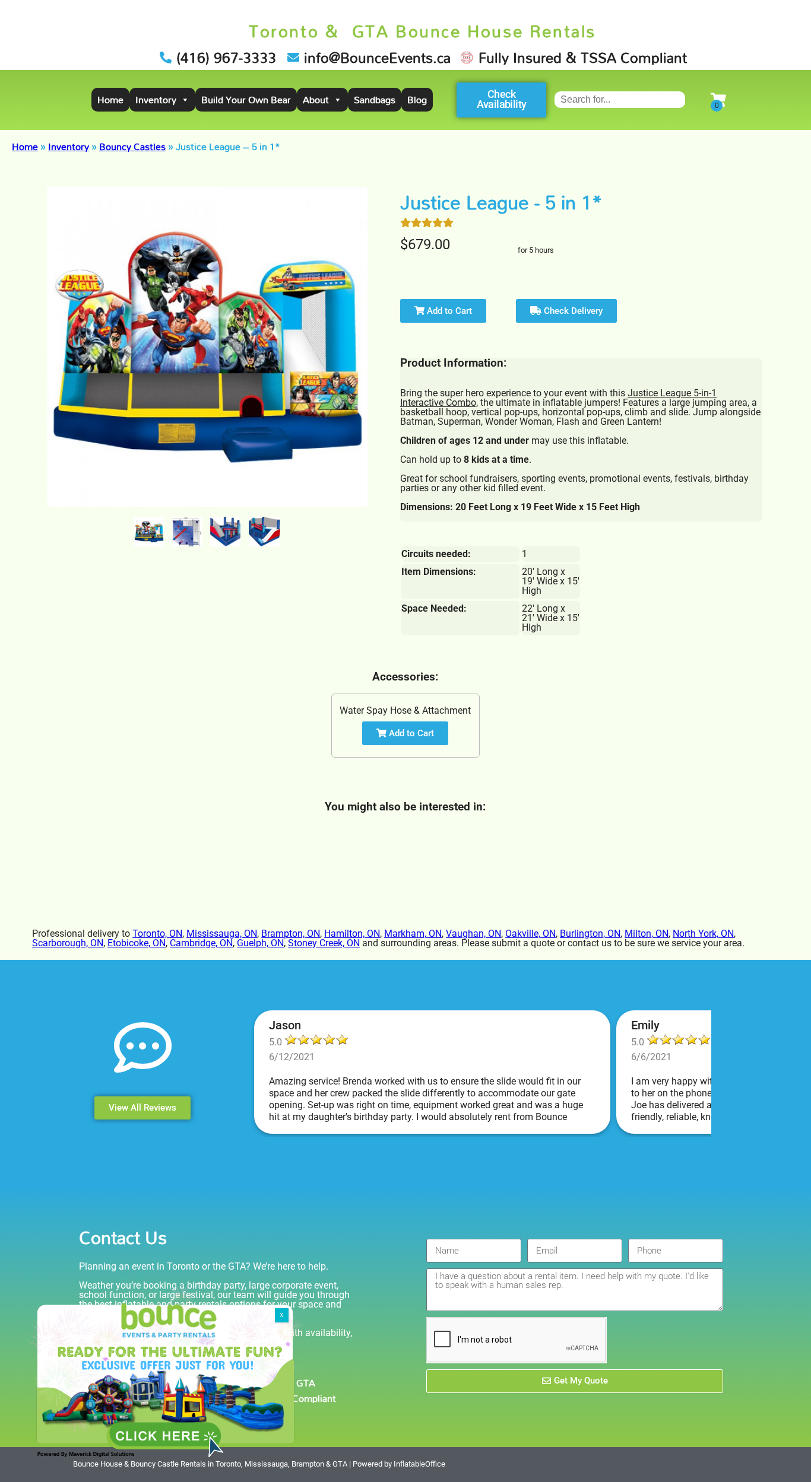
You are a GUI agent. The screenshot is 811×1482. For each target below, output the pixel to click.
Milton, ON (647, 933)
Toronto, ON (157, 933)
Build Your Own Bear (246, 99)
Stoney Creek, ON (324, 943)
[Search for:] (620, 99)
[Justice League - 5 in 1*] (149, 531)
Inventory (155, 99)
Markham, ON (413, 933)
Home (110, 99)
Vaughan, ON (473, 933)
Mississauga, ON (221, 933)
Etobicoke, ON (136, 943)
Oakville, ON (530, 933)
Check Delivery (572, 311)
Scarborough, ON (67, 943)
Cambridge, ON (201, 943)
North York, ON (703, 933)
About (316, 99)
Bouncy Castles (132, 146)
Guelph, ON (260, 943)
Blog (417, 99)
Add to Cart (448, 311)
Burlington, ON (590, 933)
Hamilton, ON (352, 933)
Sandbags (374, 99)
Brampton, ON (290, 933)
